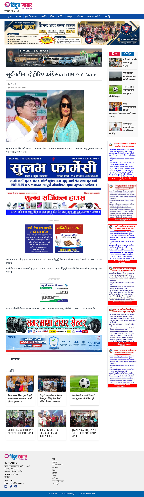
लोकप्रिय (127, 53)
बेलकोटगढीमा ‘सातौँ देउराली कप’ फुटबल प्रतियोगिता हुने (83, 397)
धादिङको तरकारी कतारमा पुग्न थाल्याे (130, 63)
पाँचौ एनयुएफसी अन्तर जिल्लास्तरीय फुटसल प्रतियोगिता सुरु (49, 433)
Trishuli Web (90, 493)
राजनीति (44, 16)
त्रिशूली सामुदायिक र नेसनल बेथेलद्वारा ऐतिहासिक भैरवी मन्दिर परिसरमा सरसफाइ (51, 398)
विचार (52, 16)
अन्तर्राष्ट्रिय (107, 16)
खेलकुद (70, 16)
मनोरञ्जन (79, 16)
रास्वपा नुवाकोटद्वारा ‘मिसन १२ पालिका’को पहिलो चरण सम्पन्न (20, 431)
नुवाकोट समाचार (31, 16)
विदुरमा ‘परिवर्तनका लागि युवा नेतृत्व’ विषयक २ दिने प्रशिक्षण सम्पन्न (84, 433)
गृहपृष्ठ (10, 16)
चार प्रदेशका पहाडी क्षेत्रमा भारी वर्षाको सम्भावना (129, 76)
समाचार (19, 16)
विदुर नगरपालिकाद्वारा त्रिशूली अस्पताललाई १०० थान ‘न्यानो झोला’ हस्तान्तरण (20, 398)
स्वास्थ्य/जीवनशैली (93, 16)
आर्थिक (61, 16)
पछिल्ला (114, 53)
